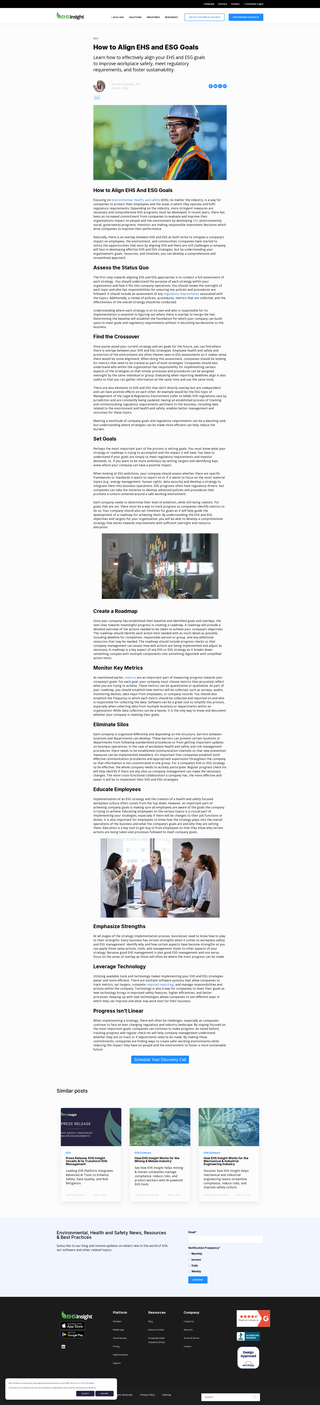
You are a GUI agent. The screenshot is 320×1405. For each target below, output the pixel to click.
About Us (188, 1329)
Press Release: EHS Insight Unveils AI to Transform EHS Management (86, 1161)
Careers (235, 3)
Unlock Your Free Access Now (204, 17)
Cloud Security (119, 1338)
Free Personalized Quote (246, 17)
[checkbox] (225, 1262)
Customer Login (254, 3)
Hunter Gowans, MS (126, 84)
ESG (97, 97)
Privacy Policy (81, 1383)
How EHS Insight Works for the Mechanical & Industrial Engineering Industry (226, 1161)
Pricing (116, 1346)
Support (117, 1363)
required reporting (160, 984)
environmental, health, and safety (136, 200)
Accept (85, 1393)
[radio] (225, 1254)
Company (209, 3)
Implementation (120, 1354)
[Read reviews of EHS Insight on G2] (253, 1326)
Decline (104, 1393)
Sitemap (166, 1394)
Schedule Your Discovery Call (160, 1059)
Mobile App (118, 1329)
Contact (222, 3)
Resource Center (156, 1329)
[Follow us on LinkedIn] (63, 1346)
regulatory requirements (181, 294)
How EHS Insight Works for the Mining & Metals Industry (157, 1159)
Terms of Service (191, 1338)
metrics (130, 677)
